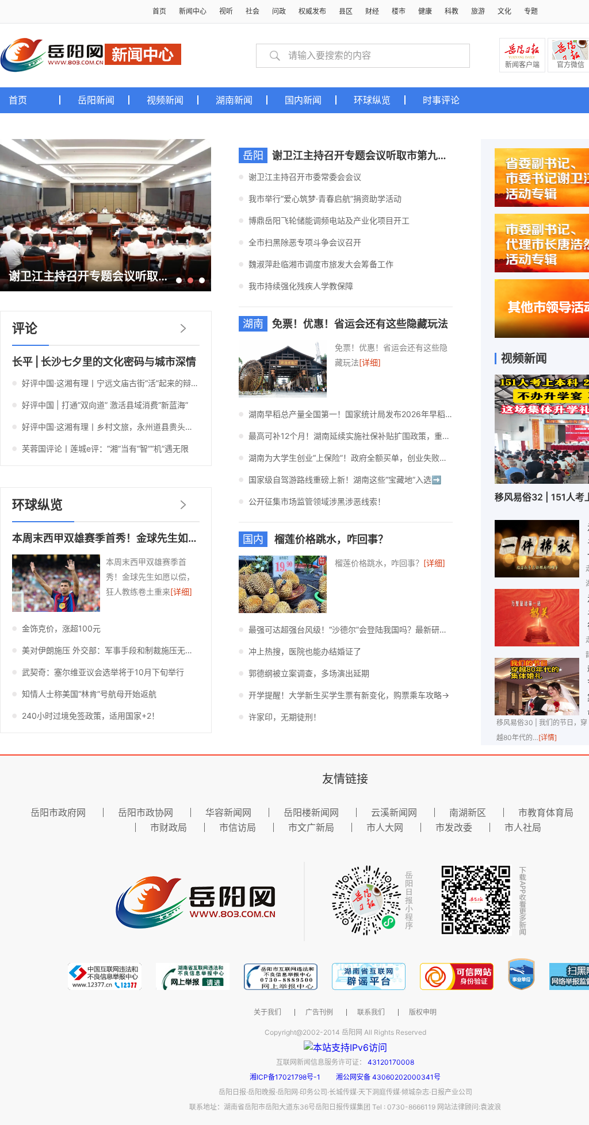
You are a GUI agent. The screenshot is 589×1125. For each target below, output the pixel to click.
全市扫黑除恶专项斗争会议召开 (304, 242)
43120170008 (391, 1062)
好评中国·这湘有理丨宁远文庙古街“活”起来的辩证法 (111, 383)
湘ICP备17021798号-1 (286, 1077)
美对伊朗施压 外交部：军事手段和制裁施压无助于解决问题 (111, 650)
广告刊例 (319, 1012)
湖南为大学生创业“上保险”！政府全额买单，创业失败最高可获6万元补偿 (350, 458)
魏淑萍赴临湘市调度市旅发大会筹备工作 (320, 264)
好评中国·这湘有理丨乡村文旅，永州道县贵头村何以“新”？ (111, 426)
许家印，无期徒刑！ (284, 717)
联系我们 (371, 1012)
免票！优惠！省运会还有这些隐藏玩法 (360, 324)
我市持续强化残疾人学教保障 (300, 286)
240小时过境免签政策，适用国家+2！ (90, 716)
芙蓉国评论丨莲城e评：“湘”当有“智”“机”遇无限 (105, 448)
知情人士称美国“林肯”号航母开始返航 (89, 694)
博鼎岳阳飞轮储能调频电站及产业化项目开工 (329, 220)
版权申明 (423, 1012)
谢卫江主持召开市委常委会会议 (304, 177)
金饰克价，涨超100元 (61, 628)
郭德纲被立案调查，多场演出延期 (308, 673)
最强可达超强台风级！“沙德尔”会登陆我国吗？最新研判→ (350, 629)
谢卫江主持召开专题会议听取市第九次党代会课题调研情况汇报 (417, 155)
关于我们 (267, 1012)
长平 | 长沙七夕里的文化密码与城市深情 (104, 362)
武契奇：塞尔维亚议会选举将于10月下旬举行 (103, 672)
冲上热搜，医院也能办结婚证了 (304, 651)
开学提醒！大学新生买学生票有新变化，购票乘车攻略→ (348, 695)
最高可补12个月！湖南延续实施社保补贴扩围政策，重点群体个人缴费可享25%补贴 (350, 436)
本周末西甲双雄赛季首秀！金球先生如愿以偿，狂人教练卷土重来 (162, 538)
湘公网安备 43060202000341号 (388, 1077)
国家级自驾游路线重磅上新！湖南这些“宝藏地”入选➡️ (344, 479)
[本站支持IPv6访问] (345, 1047)
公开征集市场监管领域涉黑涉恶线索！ (316, 501)
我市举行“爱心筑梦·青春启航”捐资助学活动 (324, 198)
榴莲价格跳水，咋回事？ (330, 539)
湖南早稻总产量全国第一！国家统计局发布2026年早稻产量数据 (350, 414)
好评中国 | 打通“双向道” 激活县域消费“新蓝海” (105, 405)
